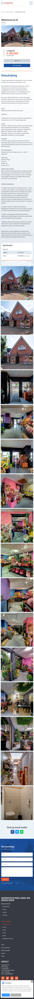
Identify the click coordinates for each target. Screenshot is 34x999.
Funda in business (5, 947)
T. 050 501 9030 (5, 968)
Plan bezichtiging (17, 65)
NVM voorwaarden (5, 950)
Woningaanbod (5, 906)
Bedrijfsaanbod (10, 12)
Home (2, 12)
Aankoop (4, 912)
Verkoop (4, 909)
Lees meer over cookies (24, 991)
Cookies (14, 883)
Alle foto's (17, 60)
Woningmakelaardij (5, 903)
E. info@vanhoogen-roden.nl (7, 970)
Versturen (5, 879)
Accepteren (6, 995)
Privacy (19, 883)
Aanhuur (4, 927)
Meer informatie (15, 995)
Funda (2, 944)
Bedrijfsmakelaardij (6, 921)
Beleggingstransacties (7, 938)
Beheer (4, 935)
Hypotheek (4, 915)
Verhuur (4, 932)
